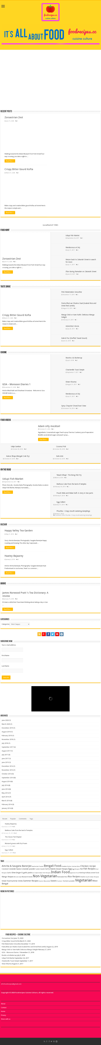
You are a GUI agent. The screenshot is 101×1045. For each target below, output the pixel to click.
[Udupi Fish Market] (10, 922)
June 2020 (5, 720)
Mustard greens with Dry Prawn (16, 843)
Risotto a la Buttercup (74, 358)
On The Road (5, 469)
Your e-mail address (9, 645)
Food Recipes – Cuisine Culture (18, 934)
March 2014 (6, 801)
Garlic (9, 873)
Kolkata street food (92, 873)
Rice (66, 877)
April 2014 (5, 797)
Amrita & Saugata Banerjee (17, 866)
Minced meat (18, 877)
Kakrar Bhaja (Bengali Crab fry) (18, 456)
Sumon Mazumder (44, 881)
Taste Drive (5, 286)
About (3, 1004)
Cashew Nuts (76, 866)
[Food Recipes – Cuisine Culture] (50, 12)
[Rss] (39, 634)
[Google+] (44, 634)
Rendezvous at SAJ (73, 247)
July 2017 (5, 755)
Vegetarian (83, 880)
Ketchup (82, 873)
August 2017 (6, 751)
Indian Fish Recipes (44, 873)
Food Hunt (4, 230)
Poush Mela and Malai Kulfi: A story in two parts (75, 493)
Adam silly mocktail (49, 426)
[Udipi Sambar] (10, 1031)
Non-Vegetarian (45, 876)
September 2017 (7, 747)
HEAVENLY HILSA (72, 326)
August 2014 (6, 781)
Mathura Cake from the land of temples (71, 484)
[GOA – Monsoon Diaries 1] (91, 899)
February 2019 (7, 735)
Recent (4, 819)
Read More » (10, 161)
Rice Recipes (74, 876)
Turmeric (59, 881)
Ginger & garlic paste (24, 873)
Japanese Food (74, 873)
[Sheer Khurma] (42, 922)
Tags (31, 819)
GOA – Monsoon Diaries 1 (16, 384)
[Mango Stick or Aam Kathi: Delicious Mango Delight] (75, 902)
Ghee (13, 873)
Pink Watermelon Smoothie (71, 292)
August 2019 (6, 732)
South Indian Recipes (92, 877)
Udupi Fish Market (72, 235)
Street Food (6, 881)
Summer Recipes (31, 881)
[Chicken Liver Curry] (16, 1029)
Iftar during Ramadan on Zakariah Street (81, 271)
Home (3, 1011)
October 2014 (6, 774)
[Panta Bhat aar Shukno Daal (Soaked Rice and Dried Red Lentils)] (59, 902)
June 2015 (5, 762)
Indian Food (60, 872)
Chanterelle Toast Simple (75, 370)
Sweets (54, 881)
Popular (13, 819)
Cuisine (3, 352)
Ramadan (61, 877)
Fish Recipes (89, 869)
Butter (69, 866)
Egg (70, 869)
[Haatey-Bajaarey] (3, 824)
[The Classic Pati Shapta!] (3, 837)
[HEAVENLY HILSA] (75, 922)
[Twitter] (53, 634)
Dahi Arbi (59, 456)
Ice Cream (35, 873)
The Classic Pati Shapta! (13, 837)
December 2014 (7, 766)
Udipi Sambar (16, 446)
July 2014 (5, 785)
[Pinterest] (57, 634)
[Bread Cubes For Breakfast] (34, 1029)
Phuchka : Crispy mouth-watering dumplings (73, 511)
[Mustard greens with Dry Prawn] (3, 843)
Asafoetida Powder (37, 866)
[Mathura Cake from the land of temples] (3, 830)
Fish (81, 869)
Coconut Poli (61, 446)
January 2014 (6, 808)
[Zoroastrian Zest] (10, 895)
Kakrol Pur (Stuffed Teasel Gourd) (74, 338)
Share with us (5, 1019)
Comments (22, 819)
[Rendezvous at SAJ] (59, 922)
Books (3, 583)
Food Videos (5, 420)
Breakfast (64, 866)
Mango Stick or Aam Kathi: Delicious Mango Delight (83, 97)
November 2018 (7, 739)
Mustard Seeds (27, 877)
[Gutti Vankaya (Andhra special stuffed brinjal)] (5, 1029)
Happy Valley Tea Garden (19, 530)
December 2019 (7, 728)
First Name (5, 655)
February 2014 (7, 804)
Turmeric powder (69, 881)
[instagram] (62, 634)
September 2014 (7, 778)
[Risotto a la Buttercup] (91, 911)
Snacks (82, 877)
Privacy (3, 1015)
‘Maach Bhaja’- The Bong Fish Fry (69, 475)
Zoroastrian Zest (12, 75)
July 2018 (5, 743)
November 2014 (7, 770)
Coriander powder (28, 869)
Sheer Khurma (71, 382)
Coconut (5, 869)
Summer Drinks (17, 881)
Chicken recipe (88, 866)
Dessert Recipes (62, 869)
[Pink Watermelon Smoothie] (42, 902)
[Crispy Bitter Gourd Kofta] (26, 895)
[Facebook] (48, 634)
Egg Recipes (76, 869)
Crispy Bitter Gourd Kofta (67, 75)
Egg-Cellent (61, 502)
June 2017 (5, 758)
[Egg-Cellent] (3, 850)
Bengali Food (52, 866)
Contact (3, 1007)
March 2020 (6, 724)
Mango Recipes (7, 877)
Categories (5, 624)
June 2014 (5, 789)
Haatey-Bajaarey (14, 555)
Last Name (5, 666)
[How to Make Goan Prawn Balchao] (31, 1029)
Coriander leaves (14, 869)
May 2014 (5, 793)
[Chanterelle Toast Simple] (26, 922)
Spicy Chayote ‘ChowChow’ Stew (73, 406)
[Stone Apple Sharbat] (28, 1029)
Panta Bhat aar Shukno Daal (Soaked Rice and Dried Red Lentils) (49, 97)
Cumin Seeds (39, 869)
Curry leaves (50, 869)
